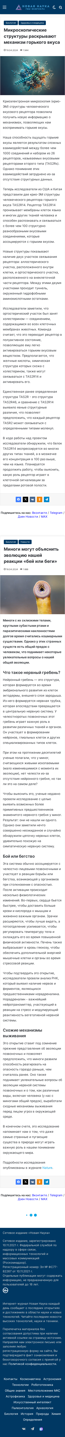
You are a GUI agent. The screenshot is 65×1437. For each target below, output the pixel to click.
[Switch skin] (54, 8)
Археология (44, 1408)
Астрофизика (15, 1396)
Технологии (20, 1385)
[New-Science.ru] (32, 7)
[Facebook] (18, 499)
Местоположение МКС (44, 1390)
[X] (25, 499)
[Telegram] (46, 499)
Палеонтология (23, 1408)
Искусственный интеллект (32, 1402)
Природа (42, 1414)
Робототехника (42, 1385)
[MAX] (41, 1429)
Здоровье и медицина (32, 22)
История (27, 1414)
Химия (56, 1414)
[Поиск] (60, 8)
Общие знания (15, 1390)
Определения (32, 1419)
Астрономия (52, 1379)
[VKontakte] (32, 499)
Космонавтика (30, 1379)
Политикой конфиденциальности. (32, 1364)
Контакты (10, 1379)
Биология (11, 22)
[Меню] (4, 8)
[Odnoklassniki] (39, 499)
